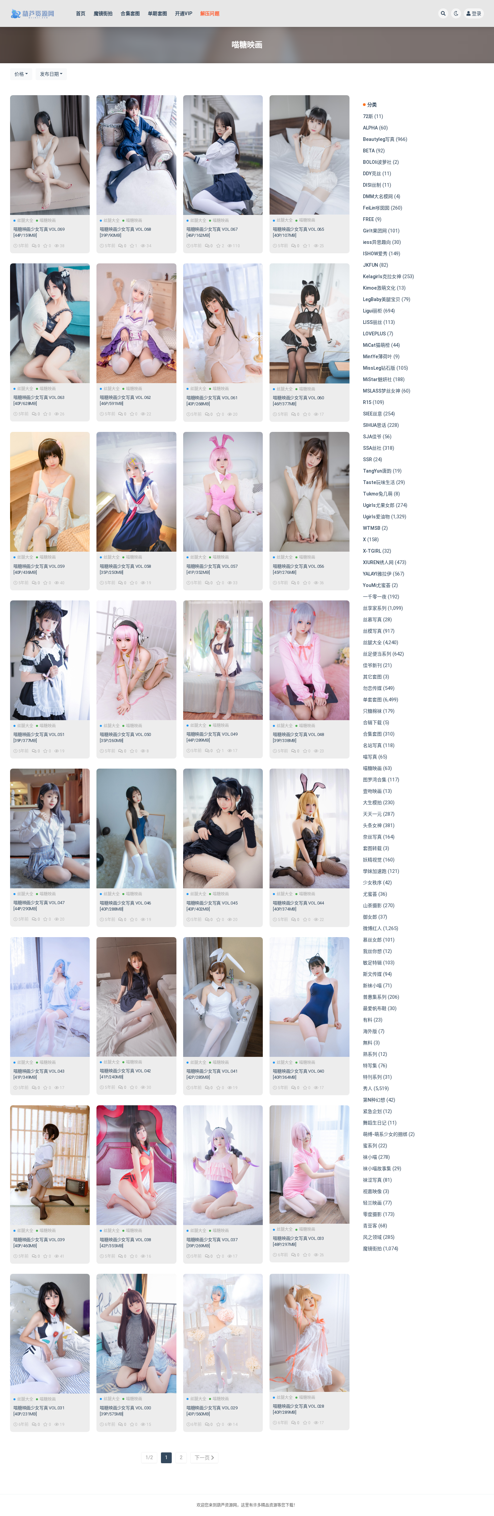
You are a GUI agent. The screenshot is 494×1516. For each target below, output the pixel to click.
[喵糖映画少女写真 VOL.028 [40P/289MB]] (309, 1333)
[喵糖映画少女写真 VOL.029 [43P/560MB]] (223, 1334)
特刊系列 (372, 1077)
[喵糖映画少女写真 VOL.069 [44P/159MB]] (50, 155)
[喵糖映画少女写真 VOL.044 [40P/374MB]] (309, 828)
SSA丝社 (372, 448)
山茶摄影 (372, 905)
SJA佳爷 (372, 436)
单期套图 (157, 13)
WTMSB (371, 528)
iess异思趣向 (377, 242)
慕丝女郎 (372, 939)
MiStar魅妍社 (377, 379)
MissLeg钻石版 (379, 368)
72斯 (368, 116)
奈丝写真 (372, 837)
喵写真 (370, 757)
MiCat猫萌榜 (376, 345)
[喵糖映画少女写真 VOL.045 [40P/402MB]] (223, 828)
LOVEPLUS (374, 333)
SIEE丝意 (372, 413)
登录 (476, 13)
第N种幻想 (374, 1100)
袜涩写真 (372, 1180)
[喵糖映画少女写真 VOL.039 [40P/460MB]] (50, 1165)
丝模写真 (372, 631)
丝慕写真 (372, 619)
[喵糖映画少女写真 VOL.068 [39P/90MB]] (136, 155)
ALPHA (370, 128)
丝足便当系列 (377, 654)
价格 (19, 74)
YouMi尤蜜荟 (376, 585)
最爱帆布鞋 (374, 1008)
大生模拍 (372, 802)
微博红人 (372, 928)
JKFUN (370, 265)
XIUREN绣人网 (378, 562)
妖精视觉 (372, 859)
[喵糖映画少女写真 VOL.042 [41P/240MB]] (136, 997)
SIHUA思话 (374, 425)
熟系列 (370, 1054)
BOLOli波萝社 (377, 162)
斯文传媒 (372, 974)
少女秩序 (372, 882)
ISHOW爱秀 (375, 253)
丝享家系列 (374, 608)
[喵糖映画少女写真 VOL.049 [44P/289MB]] (223, 660)
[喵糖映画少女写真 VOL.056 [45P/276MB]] (309, 492)
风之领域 (372, 1237)
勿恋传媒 (372, 688)
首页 (80, 13)
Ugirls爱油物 (376, 516)
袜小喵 (370, 1157)
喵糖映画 (48, 220)
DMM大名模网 (378, 196)
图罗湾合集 (374, 779)
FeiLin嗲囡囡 (376, 208)
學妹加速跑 (374, 871)
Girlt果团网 (375, 230)
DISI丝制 (372, 185)
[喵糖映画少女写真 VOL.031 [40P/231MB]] (50, 1334)
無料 (367, 1042)
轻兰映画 (372, 1203)
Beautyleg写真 (379, 139)
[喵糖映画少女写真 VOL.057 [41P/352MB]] (223, 492)
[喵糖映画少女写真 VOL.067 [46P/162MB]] (223, 155)
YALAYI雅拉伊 (377, 574)
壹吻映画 (372, 791)
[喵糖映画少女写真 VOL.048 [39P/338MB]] (309, 660)
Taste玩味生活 (379, 482)
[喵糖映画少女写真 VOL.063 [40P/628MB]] (50, 323)
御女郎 (370, 917)
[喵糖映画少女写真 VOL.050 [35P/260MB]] (136, 660)
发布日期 (49, 74)
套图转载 (372, 848)
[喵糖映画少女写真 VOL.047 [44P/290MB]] (50, 828)
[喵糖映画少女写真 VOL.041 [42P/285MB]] (223, 997)
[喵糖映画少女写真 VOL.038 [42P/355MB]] (136, 1165)
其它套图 (372, 676)
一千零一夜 (374, 596)
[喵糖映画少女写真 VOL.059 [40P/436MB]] (50, 492)
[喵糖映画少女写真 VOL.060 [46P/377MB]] (309, 323)
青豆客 (370, 1225)
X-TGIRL (372, 551)
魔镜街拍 (103, 13)
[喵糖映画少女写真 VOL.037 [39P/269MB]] (223, 1165)
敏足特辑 (372, 962)
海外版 (370, 1031)
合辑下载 (372, 722)
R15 (367, 402)
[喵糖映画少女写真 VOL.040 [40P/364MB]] (309, 997)
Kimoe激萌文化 (379, 288)
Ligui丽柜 (372, 310)
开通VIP (183, 13)
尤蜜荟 (370, 894)
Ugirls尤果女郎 (379, 505)
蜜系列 (370, 1145)
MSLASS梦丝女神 (381, 391)
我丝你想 (372, 951)
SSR (367, 459)
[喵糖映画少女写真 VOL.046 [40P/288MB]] (136, 828)
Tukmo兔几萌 (378, 493)
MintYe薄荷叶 (377, 356)
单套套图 (372, 699)
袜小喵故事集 (377, 1168)
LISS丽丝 (372, 322)
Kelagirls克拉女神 (382, 276)
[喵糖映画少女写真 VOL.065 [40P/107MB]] (309, 155)
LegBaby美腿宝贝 (381, 299)
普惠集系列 (374, 997)
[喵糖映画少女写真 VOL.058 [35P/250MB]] (136, 492)
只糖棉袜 (372, 711)
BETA (369, 150)
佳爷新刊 (372, 665)
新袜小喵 (372, 985)
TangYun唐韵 (377, 471)
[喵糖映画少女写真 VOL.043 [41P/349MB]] (50, 997)
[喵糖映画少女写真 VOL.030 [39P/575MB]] (136, 1334)
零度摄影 (372, 1214)
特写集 (370, 1065)
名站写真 (372, 745)
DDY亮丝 (372, 173)
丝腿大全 (25, 220)
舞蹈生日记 (374, 1122)
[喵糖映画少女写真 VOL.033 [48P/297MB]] (309, 1164)
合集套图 (130, 13)
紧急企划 (372, 1111)
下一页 (203, 1458)
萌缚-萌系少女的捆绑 (385, 1134)
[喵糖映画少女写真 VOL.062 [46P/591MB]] (136, 323)
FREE (368, 219)
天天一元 (372, 814)
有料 (367, 1020)
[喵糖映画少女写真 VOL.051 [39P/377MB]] (50, 660)
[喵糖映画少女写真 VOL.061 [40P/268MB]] (223, 323)
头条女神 (372, 825)
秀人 (367, 1088)
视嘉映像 (372, 1191)
